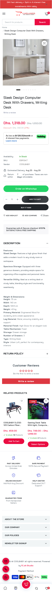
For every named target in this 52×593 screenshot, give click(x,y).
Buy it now (26, 208)
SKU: (5, 160)
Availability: (8, 156)
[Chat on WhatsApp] (5, 577)
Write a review (9, 112)
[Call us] (5, 569)
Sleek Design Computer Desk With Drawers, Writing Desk (25, 102)
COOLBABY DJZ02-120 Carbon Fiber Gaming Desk (12, 423)
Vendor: (6, 164)
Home (4, 27)
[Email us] (5, 561)
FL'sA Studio (27, 565)
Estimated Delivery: (16, 170)
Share (46, 215)
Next (46, 423)
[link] (21, 401)
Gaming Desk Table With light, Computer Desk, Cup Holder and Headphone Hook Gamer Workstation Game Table (38, 423)
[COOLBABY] (25, 13)
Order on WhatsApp (26, 188)
